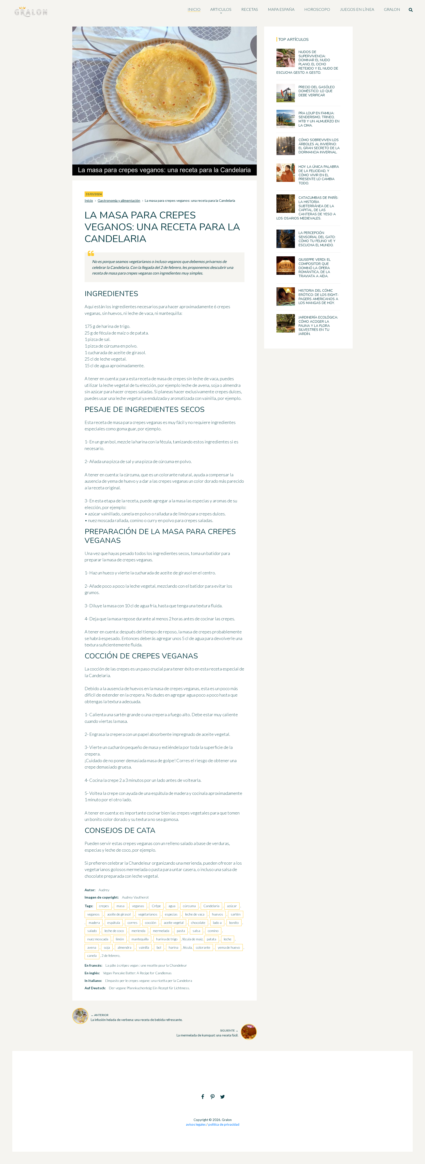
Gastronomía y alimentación (119, 200)
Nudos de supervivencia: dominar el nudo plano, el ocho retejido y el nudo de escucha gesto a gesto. (307, 62)
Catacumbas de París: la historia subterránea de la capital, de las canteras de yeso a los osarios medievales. (307, 208)
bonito (234, 922)
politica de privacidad (223, 1124)
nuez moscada (97, 939)
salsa (196, 931)
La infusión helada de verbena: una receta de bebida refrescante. (136, 1017)
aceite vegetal (173, 922)
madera (94, 922)
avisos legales (196, 1124)
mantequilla (140, 939)
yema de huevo (229, 947)
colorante (203, 947)
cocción (150, 922)
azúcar (232, 906)
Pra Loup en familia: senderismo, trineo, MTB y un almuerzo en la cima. (319, 119)
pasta (181, 931)
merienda (138, 931)
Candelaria (211, 906)
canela (92, 955)
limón (120, 939)
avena (91, 947)
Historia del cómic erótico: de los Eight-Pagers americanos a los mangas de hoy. (319, 296)
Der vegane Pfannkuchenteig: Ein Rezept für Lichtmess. (149, 988)
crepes (104, 906)
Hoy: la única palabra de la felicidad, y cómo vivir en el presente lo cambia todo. (319, 175)
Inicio (89, 200)
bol (159, 947)
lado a (217, 922)
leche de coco (114, 931)
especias (171, 914)
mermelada (161, 931)
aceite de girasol (119, 914)
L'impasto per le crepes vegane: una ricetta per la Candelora (148, 980)
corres (132, 922)
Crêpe (156, 906)
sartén (236, 914)
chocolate (198, 922)
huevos (217, 914)
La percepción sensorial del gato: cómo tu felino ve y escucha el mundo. (317, 239)
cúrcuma (189, 906)
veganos (93, 914)
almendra (124, 947)
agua (171, 906)
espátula (113, 922)
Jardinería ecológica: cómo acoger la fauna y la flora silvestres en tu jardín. (318, 325)
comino (213, 931)
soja (107, 947)
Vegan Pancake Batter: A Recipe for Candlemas (137, 973)
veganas (138, 906)
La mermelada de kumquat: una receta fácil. (207, 1033)
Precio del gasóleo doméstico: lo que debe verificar (317, 91)
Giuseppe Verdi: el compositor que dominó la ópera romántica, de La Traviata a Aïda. (315, 267)
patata (211, 939)
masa (120, 906)
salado (92, 931)
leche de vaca (194, 914)
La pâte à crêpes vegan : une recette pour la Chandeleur (146, 965)
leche (227, 939)
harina (173, 947)
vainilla (144, 947)
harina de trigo (167, 939)
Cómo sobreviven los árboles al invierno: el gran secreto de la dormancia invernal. (319, 146)
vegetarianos (147, 914)
